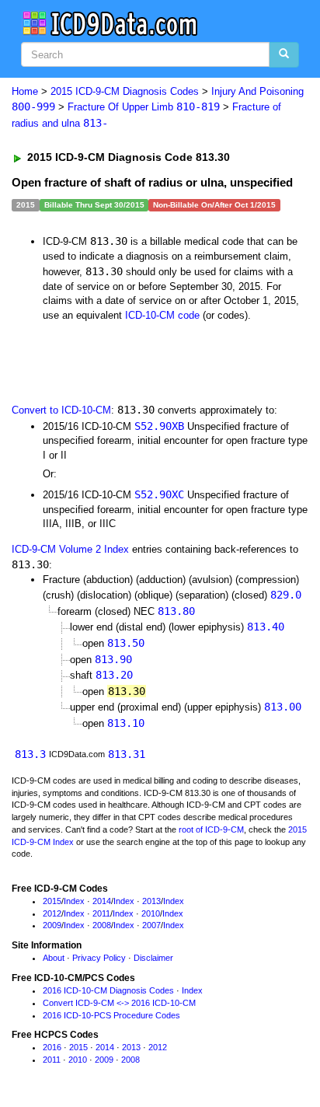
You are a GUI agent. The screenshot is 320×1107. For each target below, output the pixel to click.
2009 (52, 925)
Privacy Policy (99, 957)
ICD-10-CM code (162, 315)
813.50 (125, 643)
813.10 (125, 723)
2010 (150, 913)
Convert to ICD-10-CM (61, 410)
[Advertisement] (124, 361)
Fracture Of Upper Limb (144, 107)
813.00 (282, 706)
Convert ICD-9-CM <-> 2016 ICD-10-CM (119, 1002)
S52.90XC (159, 494)
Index (74, 901)
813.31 (126, 754)
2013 (151, 901)
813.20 (114, 675)
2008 (101, 925)
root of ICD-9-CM (211, 829)
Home (25, 91)
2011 (101, 913)
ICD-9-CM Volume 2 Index (70, 549)
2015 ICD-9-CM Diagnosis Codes (124, 91)
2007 (151, 925)
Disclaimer (153, 957)
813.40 (265, 626)
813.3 (30, 754)
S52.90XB (159, 426)
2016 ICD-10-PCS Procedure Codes (111, 1015)
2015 (52, 901)
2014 (101, 901)
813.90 (113, 659)
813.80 (176, 611)
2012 (52, 913)
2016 (52, 1047)
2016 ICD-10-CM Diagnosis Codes (108, 990)
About (53, 957)
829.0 (285, 594)
